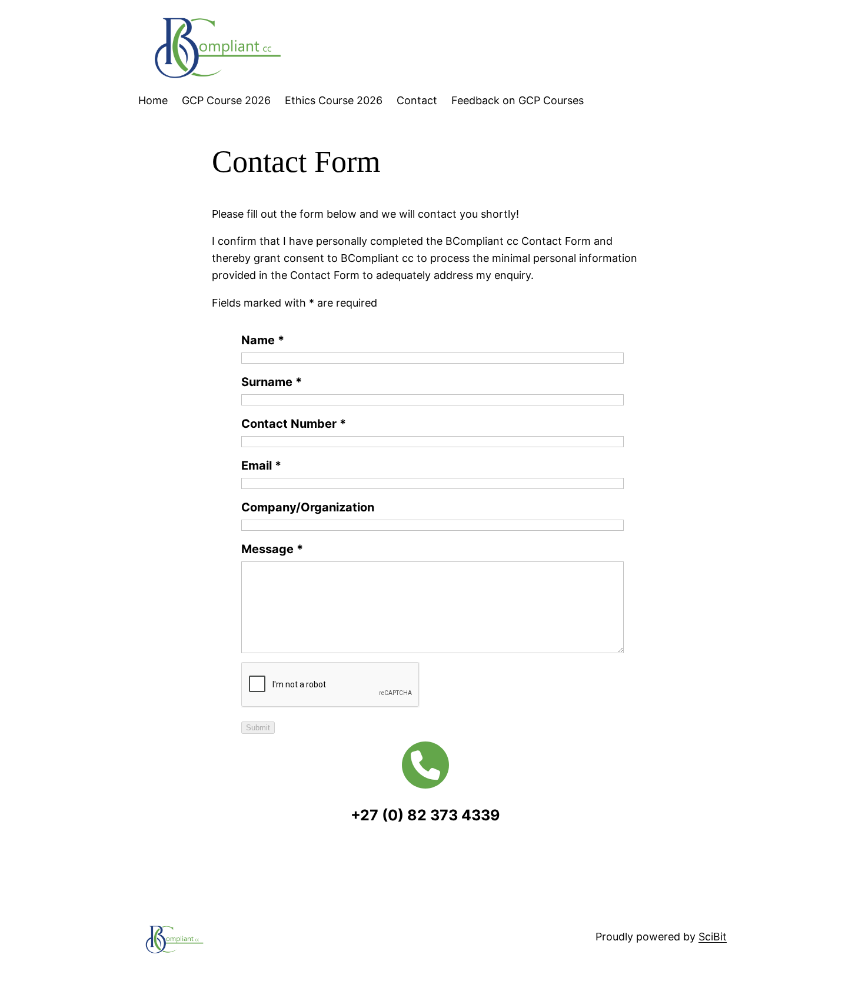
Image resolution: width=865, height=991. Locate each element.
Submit (258, 727)
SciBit (712, 936)
